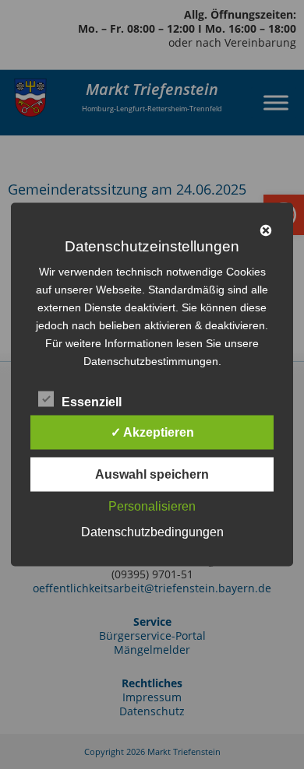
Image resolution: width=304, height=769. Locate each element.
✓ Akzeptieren (152, 432)
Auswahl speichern (152, 474)
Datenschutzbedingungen (152, 532)
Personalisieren (152, 506)
